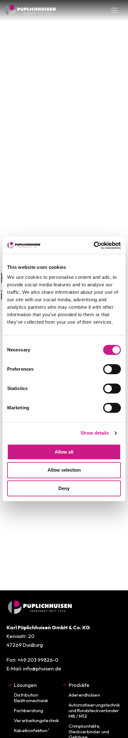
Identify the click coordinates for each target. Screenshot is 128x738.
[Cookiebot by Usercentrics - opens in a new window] (93, 245)
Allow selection (64, 470)
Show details (94, 433)
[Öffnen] (114, 10)
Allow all (64, 452)
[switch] (112, 369)
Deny (64, 488)
